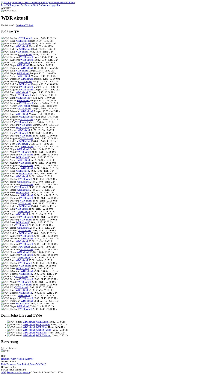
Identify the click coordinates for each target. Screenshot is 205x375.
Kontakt (20, 359)
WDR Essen (42, 322)
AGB (3, 372)
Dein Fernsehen (8, 364)
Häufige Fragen (8, 359)
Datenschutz (13, 372)
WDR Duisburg (43, 335)
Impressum (24, 372)
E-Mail (30, 25)
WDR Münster (43, 324)
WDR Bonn (42, 327)
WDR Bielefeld (43, 330)
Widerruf (29, 359)
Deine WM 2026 (38, 364)
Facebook (20, 25)
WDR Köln (41, 332)
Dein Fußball (23, 364)
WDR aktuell (25, 38)
